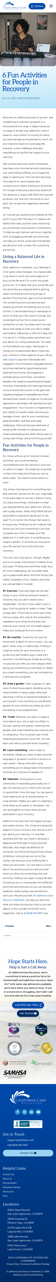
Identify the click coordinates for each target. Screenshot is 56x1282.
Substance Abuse (12, 1187)
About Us (7, 1179)
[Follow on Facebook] (18, 1112)
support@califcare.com (20, 1139)
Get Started (26, 1013)
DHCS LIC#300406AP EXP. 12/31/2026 (25, 1257)
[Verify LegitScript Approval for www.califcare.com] (41, 1035)
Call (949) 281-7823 (26, 1005)
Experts (13, 359)
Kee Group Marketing (33, 1274)
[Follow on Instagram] (24, 1112)
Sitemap (46, 1264)
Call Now (37, 6)
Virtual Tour (9, 1174)
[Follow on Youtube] (38, 1112)
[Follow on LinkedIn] (31, 1112)
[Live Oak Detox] (14, 6)
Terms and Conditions (31, 1264)
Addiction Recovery (29, 98)
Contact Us (26, 1153)
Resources (8, 1191)
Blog (5, 1196)
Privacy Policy (13, 1264)
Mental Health (10, 1183)
